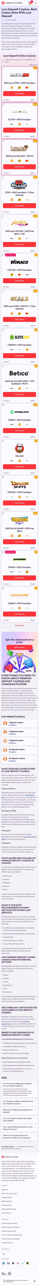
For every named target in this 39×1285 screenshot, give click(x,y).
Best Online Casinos (8, 1146)
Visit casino (19, 93)
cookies (16, 1280)
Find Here (12, 725)
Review (32, 99)
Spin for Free (19, 647)
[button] (20, 625)
